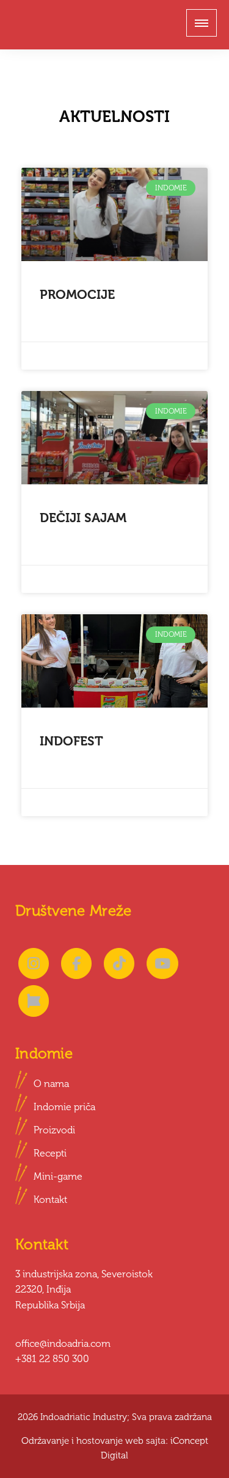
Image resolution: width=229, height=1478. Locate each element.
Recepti (50, 1153)
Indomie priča (64, 1107)
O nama (51, 1083)
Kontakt (50, 1199)
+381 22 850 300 (52, 1359)
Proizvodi (54, 1130)
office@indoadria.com (63, 1343)
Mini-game (58, 1176)
